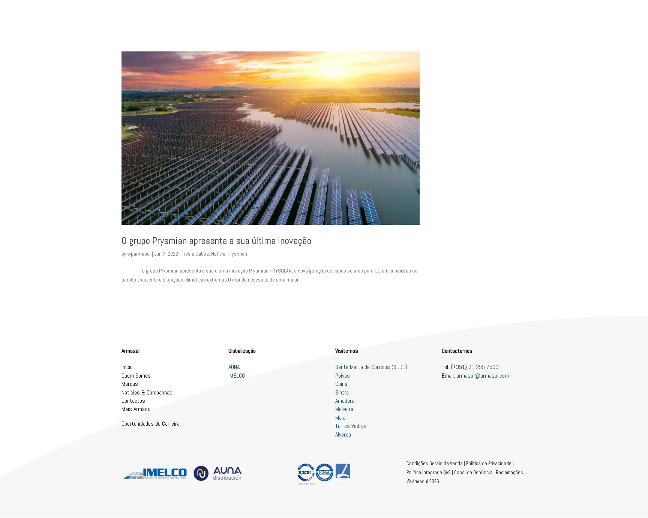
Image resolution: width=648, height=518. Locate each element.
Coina (341, 384)
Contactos (514, 15)
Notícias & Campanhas (147, 392)
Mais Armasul (137, 409)
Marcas (372, 15)
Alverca (343, 434)
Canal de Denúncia (473, 472)
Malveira (344, 409)
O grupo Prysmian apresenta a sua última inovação (216, 241)
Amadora (344, 401)
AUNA (234, 367)
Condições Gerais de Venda (434, 463)
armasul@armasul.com (482, 375)
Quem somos (339, 15)
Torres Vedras (351, 426)
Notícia (218, 253)
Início (307, 15)
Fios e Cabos (195, 253)
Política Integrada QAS (428, 472)
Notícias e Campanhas (424, 15)
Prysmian (237, 253)
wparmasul (139, 253)
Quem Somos (136, 375)
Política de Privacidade (489, 463)
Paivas (342, 375)
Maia (340, 418)
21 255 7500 (483, 367)
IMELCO (236, 375)
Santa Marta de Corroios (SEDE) (371, 367)
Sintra (342, 392)
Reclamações (509, 472)
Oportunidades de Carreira (151, 424)
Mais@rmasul (476, 15)
